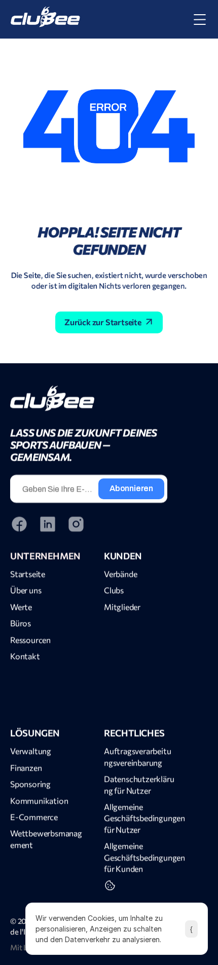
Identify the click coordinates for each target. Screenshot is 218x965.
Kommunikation (39, 800)
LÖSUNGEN (35, 732)
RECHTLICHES (134, 732)
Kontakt (25, 656)
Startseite (27, 573)
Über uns (25, 590)
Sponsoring (30, 783)
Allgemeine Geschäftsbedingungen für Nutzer (145, 818)
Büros (20, 623)
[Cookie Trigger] (110, 885)
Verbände (120, 573)
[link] (88, 398)
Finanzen (26, 767)
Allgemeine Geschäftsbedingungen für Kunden (145, 857)
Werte (21, 606)
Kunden (123, 555)
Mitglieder (122, 606)
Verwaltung (30, 750)
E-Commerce (34, 816)
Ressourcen (30, 639)
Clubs (114, 590)
